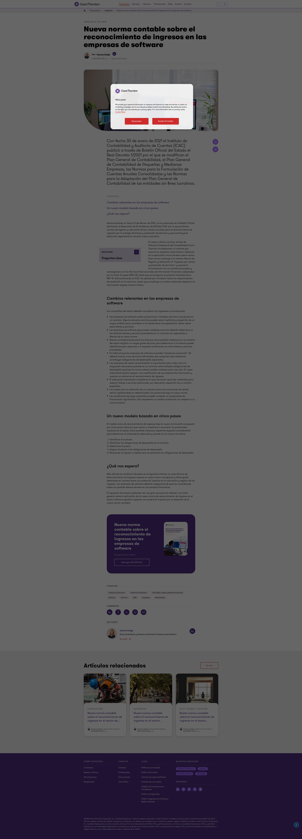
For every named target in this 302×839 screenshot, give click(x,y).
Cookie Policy (120, 112)
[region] (152, 106)
